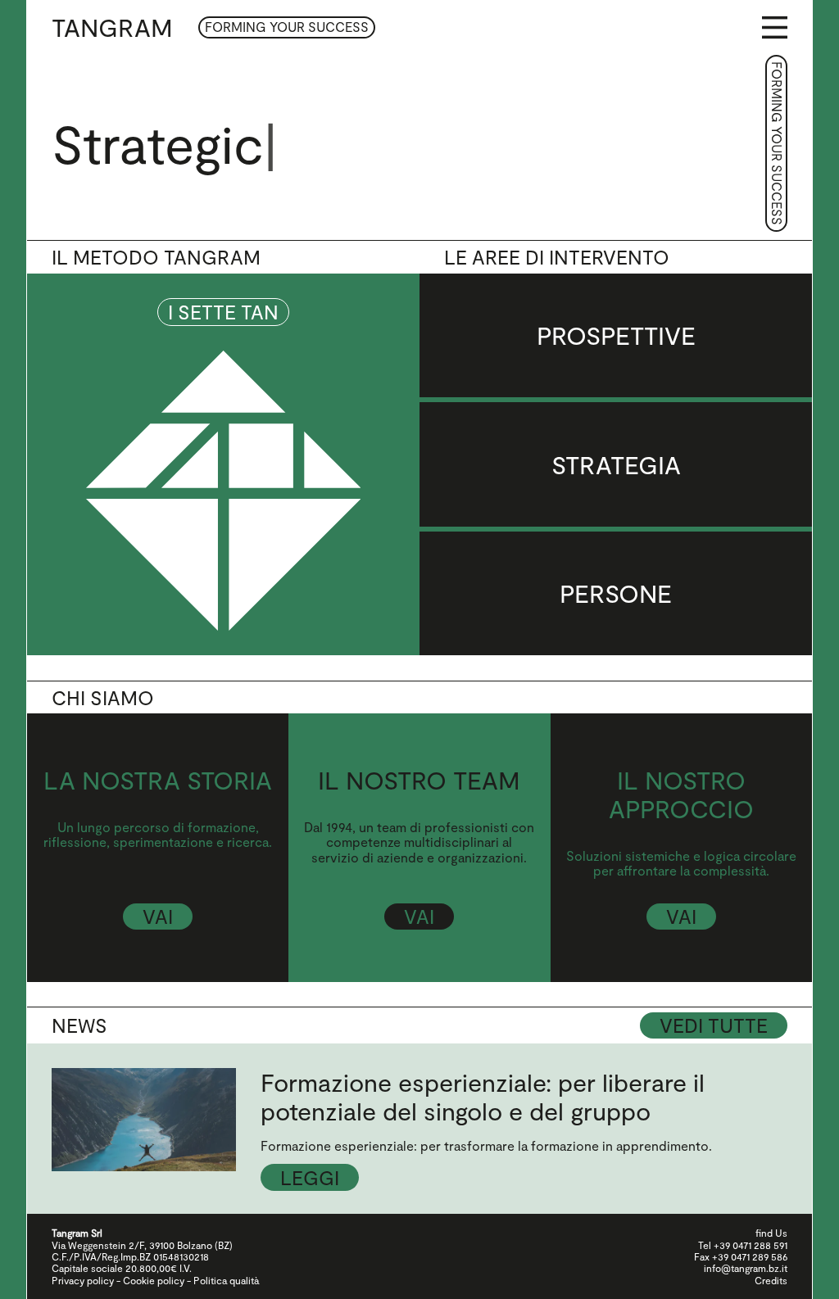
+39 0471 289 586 (749, 1256)
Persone (616, 593)
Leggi (309, 1177)
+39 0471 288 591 (750, 1245)
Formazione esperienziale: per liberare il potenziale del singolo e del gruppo (483, 1096)
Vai (158, 916)
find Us (771, 1232)
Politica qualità (226, 1280)
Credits (771, 1280)
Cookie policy (153, 1280)
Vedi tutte (714, 1025)
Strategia (616, 464)
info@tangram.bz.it (745, 1268)
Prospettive (616, 335)
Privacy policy (83, 1280)
